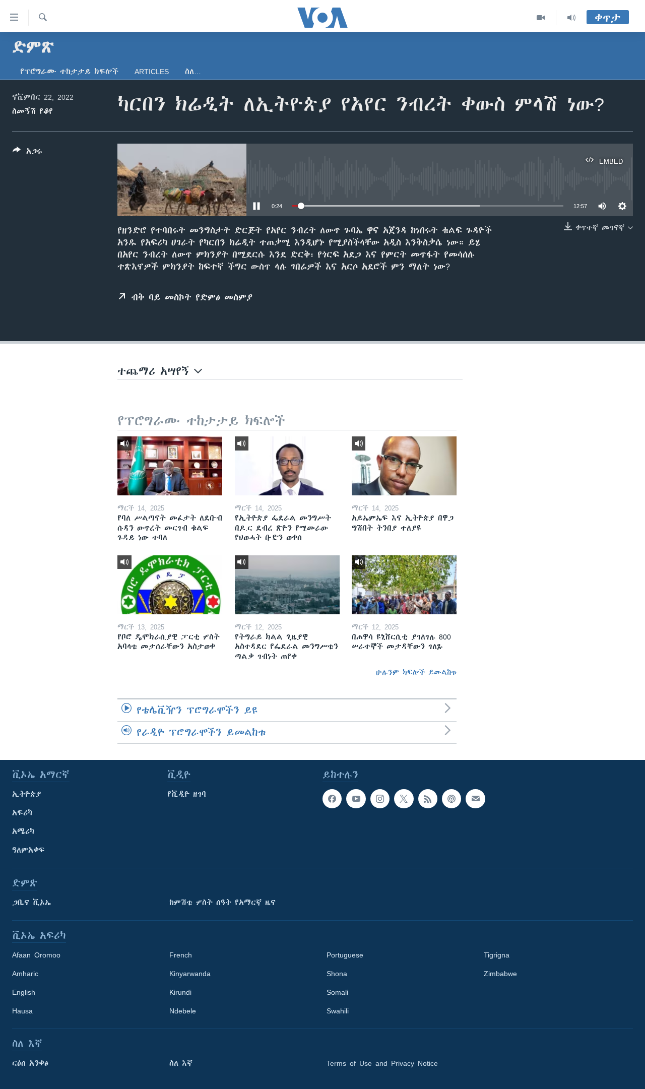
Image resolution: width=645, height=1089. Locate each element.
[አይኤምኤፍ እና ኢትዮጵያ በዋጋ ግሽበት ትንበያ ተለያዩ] (404, 465)
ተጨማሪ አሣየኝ (155, 371)
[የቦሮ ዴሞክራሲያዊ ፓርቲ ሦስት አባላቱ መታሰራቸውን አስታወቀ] (169, 584)
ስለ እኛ (180, 1063)
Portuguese (345, 954)
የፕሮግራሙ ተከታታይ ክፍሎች (69, 71)
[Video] (541, 17)
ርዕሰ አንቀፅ (30, 1063)
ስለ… (193, 71)
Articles (152, 71)
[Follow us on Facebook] (332, 798)
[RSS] (427, 798)
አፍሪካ (22, 812)
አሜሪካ (23, 831)
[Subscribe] (475, 798)
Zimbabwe (500, 973)
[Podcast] (451, 798)
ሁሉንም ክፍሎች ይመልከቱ (416, 672)
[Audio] (571, 17)
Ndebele (182, 1010)
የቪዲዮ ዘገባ (186, 794)
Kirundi (180, 992)
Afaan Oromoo (36, 954)
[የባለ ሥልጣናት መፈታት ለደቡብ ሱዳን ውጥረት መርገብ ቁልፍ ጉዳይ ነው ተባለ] (169, 465)
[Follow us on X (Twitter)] (403, 798)
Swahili (338, 1010)
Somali (337, 992)
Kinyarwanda (190, 973)
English (23, 992)
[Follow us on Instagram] (380, 798)
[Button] (27, 153)
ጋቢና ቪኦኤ (31, 902)
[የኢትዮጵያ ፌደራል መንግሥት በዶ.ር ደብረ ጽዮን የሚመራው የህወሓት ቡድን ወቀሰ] (287, 465)
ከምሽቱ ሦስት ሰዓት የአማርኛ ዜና (222, 902)
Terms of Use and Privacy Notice (382, 1063)
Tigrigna (496, 954)
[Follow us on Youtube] (355, 798)
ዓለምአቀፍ (28, 850)
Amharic (25, 973)
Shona (337, 973)
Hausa (22, 1010)
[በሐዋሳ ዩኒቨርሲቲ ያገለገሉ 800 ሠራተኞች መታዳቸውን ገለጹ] (404, 584)
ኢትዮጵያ (26, 794)
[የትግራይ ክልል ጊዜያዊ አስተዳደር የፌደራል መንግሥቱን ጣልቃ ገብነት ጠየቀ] (287, 584)
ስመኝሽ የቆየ (32, 111)
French (180, 954)
